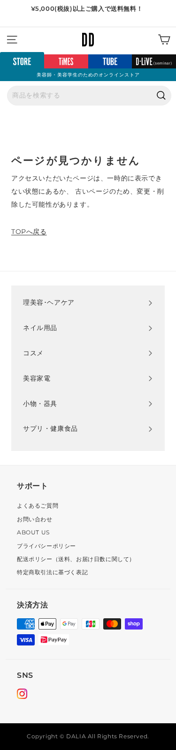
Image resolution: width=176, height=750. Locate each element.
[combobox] (89, 95)
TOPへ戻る (29, 231)
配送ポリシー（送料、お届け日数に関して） (76, 558)
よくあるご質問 (37, 505)
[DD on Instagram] (22, 695)
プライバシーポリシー (46, 545)
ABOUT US (33, 532)
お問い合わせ (35, 519)
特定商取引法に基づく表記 (52, 572)
